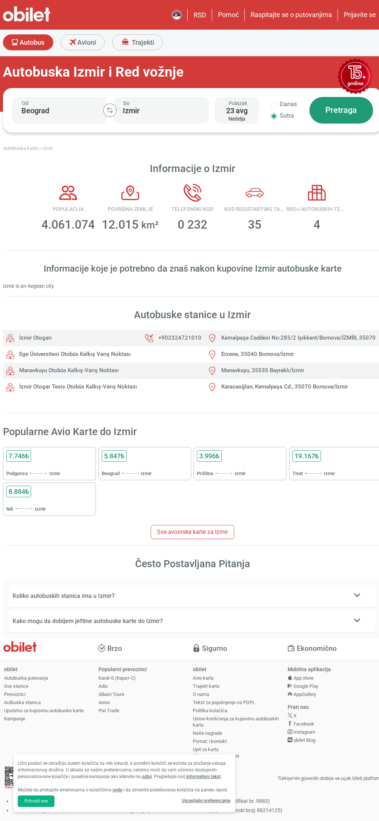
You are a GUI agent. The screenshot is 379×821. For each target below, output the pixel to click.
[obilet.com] (44, 20)
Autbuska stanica (22, 702)
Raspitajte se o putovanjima (291, 14)
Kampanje (14, 718)
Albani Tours (111, 694)
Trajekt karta (206, 686)
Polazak (238, 103)
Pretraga (341, 110)
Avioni (86, 42)
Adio (103, 686)
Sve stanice (16, 686)
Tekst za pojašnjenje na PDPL (224, 702)
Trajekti (142, 42)
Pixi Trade (108, 710)
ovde (117, 790)
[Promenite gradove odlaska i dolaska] (110, 110)
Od (25, 103)
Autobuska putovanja (26, 678)
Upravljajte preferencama (206, 800)
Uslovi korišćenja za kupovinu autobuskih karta (236, 722)
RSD (200, 15)
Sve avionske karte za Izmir (192, 531)
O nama (201, 694)
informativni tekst (203, 776)
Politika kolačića (210, 710)
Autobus (31, 42)
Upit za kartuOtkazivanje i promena (216, 752)
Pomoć (228, 14)
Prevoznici (15, 694)
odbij (147, 776)
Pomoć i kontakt (210, 741)
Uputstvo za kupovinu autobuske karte (44, 710)
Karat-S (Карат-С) (117, 678)
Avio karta (203, 678)
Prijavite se (360, 14)
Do (126, 103)
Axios (104, 702)
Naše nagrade (207, 733)
